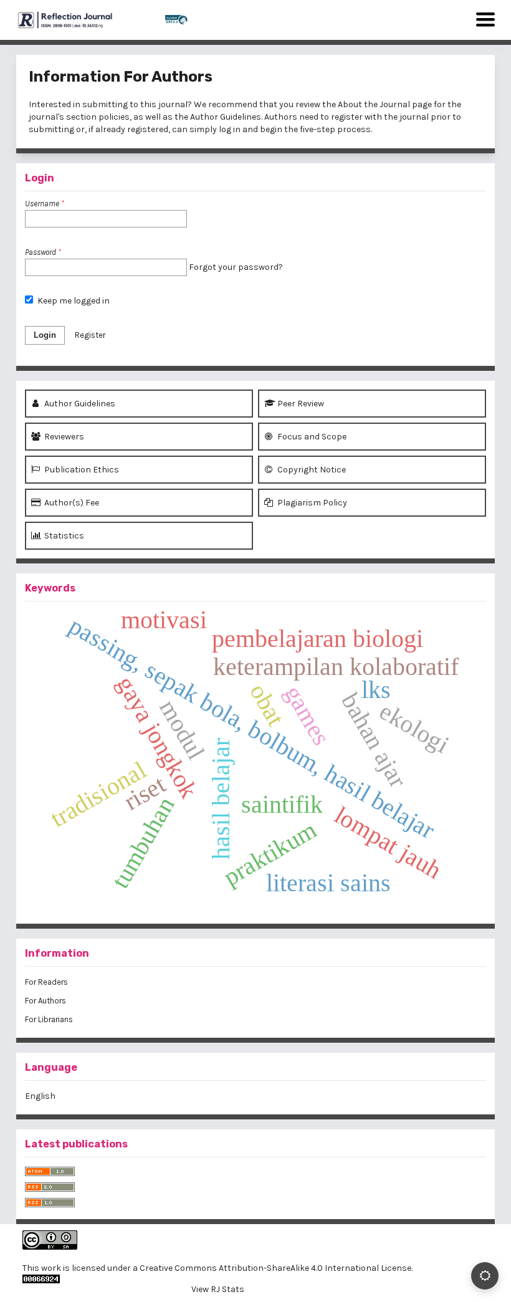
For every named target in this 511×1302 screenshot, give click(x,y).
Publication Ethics (80, 469)
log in (230, 129)
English (40, 1096)
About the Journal (374, 104)
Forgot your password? (236, 267)
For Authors (45, 1000)
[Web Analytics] (217, 1279)
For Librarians (49, 1019)
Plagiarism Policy (311, 502)
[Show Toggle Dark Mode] (485, 1276)
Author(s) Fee (70, 502)
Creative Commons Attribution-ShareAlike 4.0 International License (275, 1268)
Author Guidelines (225, 117)
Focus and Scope (310, 436)
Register (90, 335)
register (347, 117)
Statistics (63, 535)
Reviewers (63, 436)
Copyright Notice (310, 469)
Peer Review (299, 403)
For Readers (46, 982)
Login (45, 335)
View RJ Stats (217, 1289)
